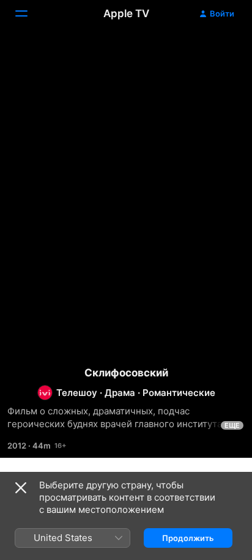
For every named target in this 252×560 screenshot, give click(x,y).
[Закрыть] (20, 487)
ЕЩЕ (232, 425)
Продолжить (188, 538)
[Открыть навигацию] (28, 13)
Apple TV (126, 13)
